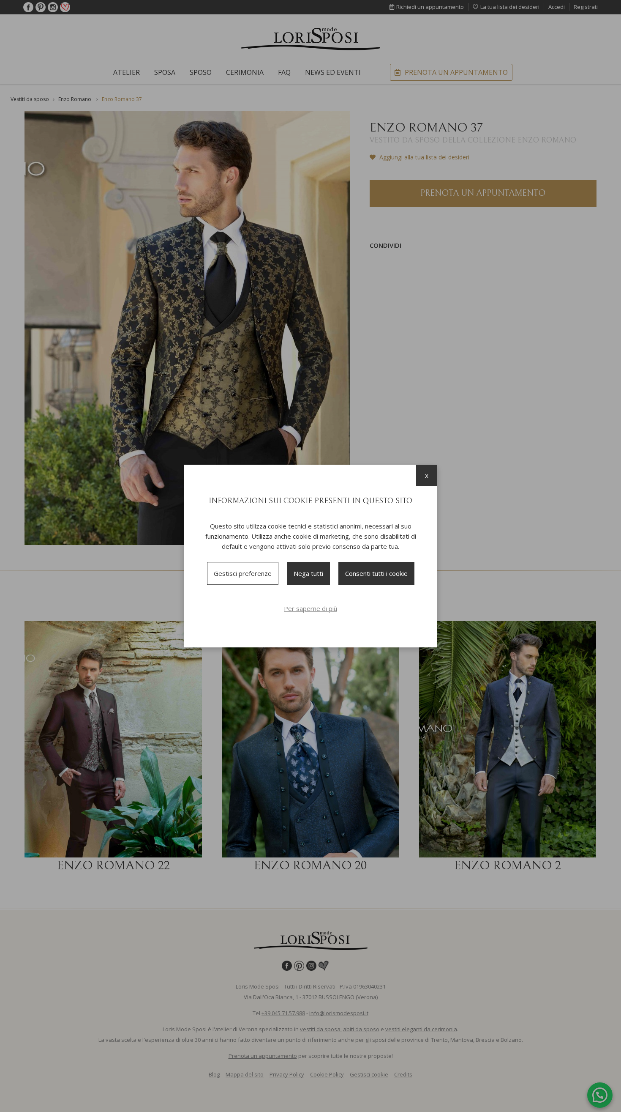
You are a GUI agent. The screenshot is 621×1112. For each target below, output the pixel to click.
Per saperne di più (310, 608)
